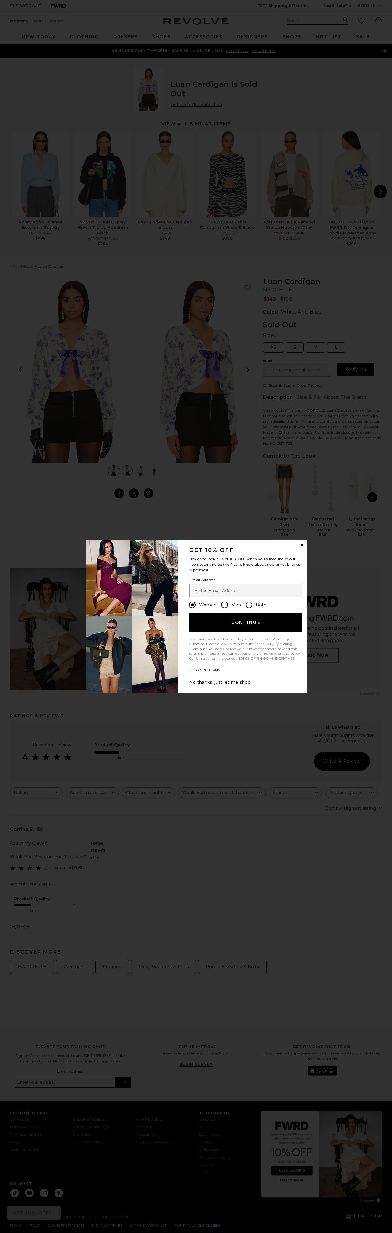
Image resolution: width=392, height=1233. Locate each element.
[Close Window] (302, 545)
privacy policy (289, 654)
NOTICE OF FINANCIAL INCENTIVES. (266, 659)
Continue (246, 622)
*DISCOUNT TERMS (204, 670)
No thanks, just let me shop (220, 682)
